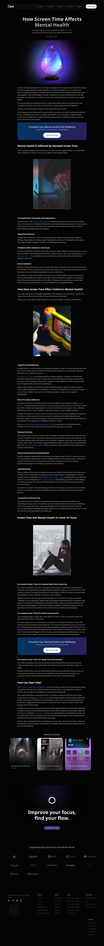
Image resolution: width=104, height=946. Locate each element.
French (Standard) (13, 919)
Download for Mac (43, 910)
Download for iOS (43, 907)
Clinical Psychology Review (41, 221)
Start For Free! (52, 135)
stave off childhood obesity (34, 445)
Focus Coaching (90, 907)
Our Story (40, 6)
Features (40, 904)
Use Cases (50, 6)
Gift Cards (91, 935)
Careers (57, 904)
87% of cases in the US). (46, 480)
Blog (87, 901)
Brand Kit (57, 910)
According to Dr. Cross (25, 377)
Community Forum (91, 898)
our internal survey (42, 698)
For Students (92, 932)
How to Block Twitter (73, 904)
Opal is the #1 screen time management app (33, 687)
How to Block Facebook (73, 907)
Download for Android (44, 913)
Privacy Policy (92, 929)
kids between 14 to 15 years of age (51, 477)
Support (79, 6)
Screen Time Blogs (91, 904)
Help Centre (91, 923)
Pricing (60, 6)
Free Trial (40, 898)
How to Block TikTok (73, 901)
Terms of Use (92, 926)
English (10, 918)
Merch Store (58, 907)
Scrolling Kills (58, 898)
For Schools (69, 6)
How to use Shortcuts (73, 910)
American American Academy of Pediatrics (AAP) (37, 424)
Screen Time (70, 913)
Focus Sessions (39, 713)
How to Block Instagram (74, 898)
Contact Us (58, 913)
